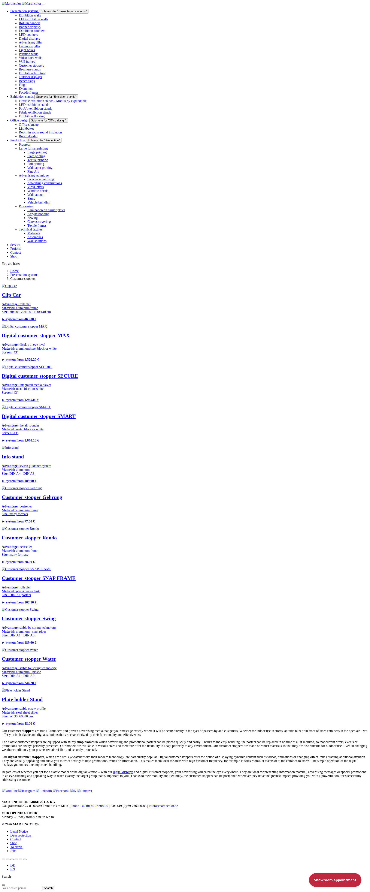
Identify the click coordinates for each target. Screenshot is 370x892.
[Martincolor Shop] (7, 859)
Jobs (13, 851)
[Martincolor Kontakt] (12, 859)
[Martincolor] (22, 3)
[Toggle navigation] (43, 4)
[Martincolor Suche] (25, 859)
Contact (15, 839)
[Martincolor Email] (16, 859)
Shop (13, 843)
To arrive (16, 847)
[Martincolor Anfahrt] (20, 859)
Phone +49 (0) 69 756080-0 (89, 806)
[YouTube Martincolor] (3, 859)
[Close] (3, 885)
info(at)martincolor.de (163, 806)
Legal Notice (19, 831)
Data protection (20, 835)
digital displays (123, 772)
